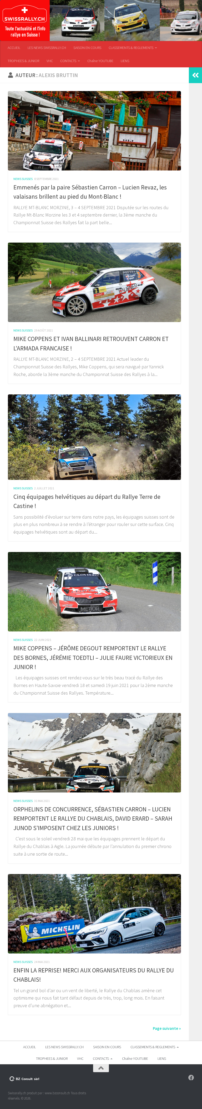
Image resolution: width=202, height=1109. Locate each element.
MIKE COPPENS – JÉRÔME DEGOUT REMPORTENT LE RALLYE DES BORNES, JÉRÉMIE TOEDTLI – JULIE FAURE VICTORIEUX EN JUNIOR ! (93, 657)
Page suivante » (167, 1028)
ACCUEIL (14, 47)
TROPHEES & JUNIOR (23, 60)
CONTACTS (68, 60)
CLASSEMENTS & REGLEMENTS (131, 47)
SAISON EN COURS (87, 47)
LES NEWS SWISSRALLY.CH (47, 47)
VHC (50, 60)
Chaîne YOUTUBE (100, 60)
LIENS (125, 60)
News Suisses (23, 179)
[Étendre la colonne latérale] (195, 75)
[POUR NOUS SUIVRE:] (191, 1078)
